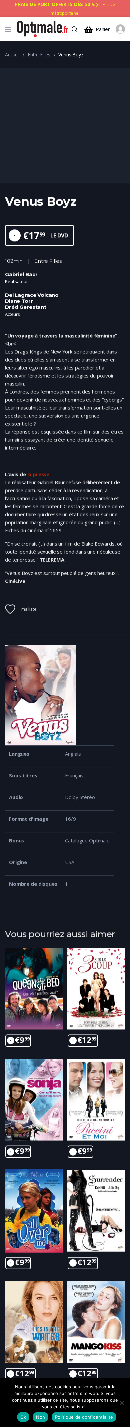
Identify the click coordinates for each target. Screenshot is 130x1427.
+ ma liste (27, 609)
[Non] (121, 1402)
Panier (103, 29)
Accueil (12, 54)
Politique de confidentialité (84, 1417)
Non (40, 1417)
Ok (23, 1417)
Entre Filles (39, 54)
